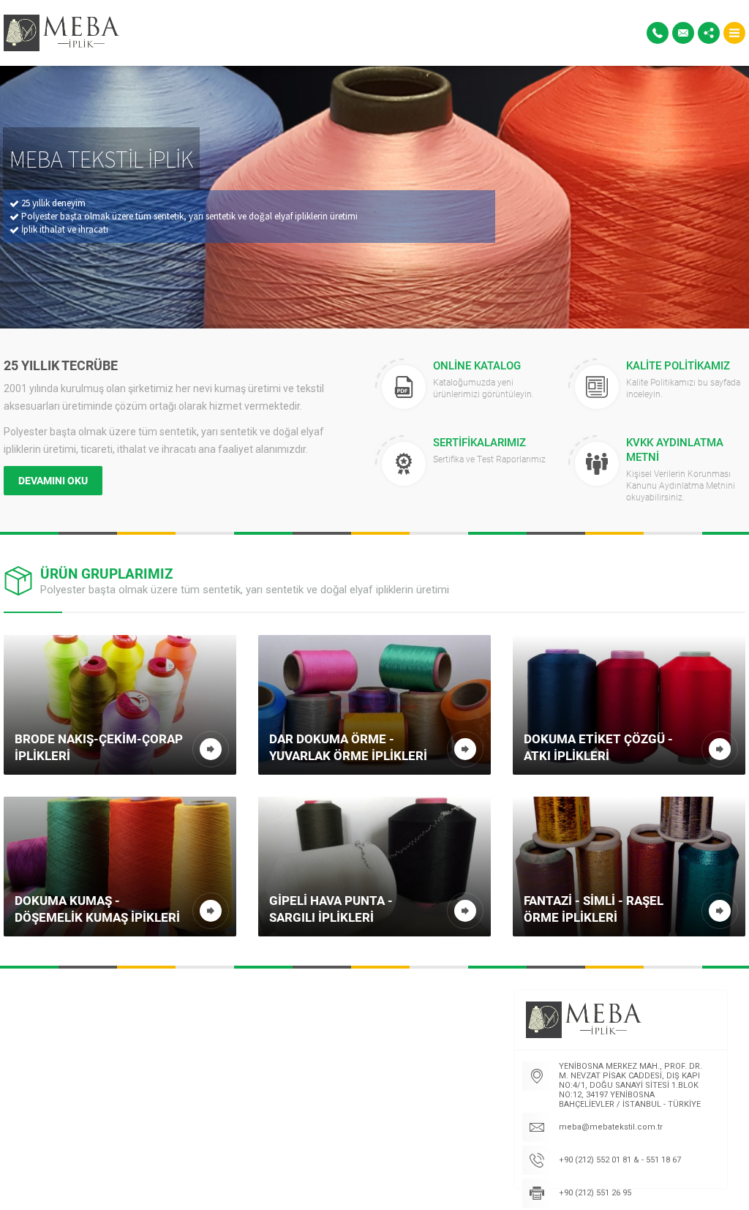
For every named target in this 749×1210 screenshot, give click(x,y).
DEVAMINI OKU (53, 480)
